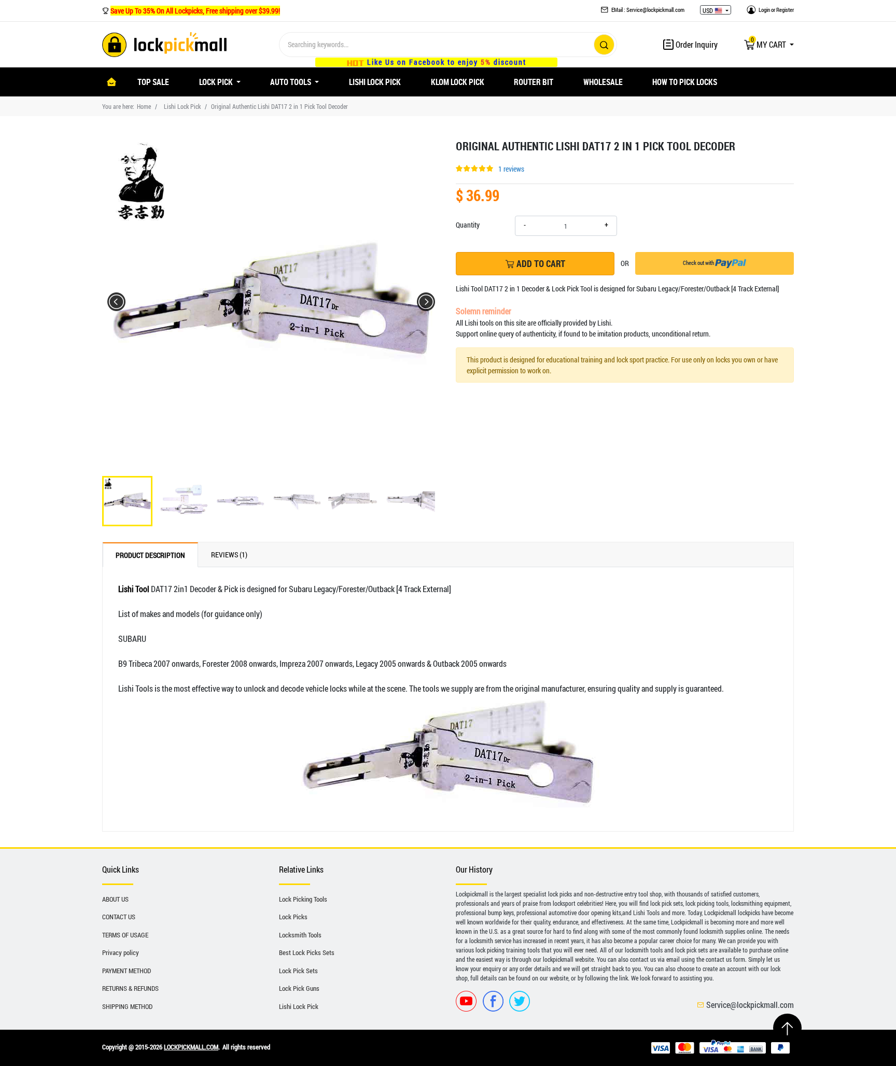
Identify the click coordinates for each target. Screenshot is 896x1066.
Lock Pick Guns (299, 988)
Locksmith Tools (300, 934)
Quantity (468, 225)
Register (785, 9)
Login (764, 9)
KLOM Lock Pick (457, 82)
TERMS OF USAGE (125, 934)
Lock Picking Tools (303, 899)
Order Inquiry (696, 44)
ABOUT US (115, 899)
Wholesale (603, 82)
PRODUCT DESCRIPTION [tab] (150, 555)
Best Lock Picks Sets (306, 952)
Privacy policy (120, 952)
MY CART (769, 44)
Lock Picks (293, 916)
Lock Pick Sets (298, 970)
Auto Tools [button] (291, 82)
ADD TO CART (539, 263)
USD (709, 10)
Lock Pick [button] (216, 82)
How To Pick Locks (684, 82)
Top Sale (153, 82)
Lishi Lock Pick (375, 82)
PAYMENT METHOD (126, 970)
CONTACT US (118, 916)
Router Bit (533, 82)
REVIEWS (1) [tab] (229, 554)
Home (144, 106)
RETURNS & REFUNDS (130, 988)
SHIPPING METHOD (127, 1006)
